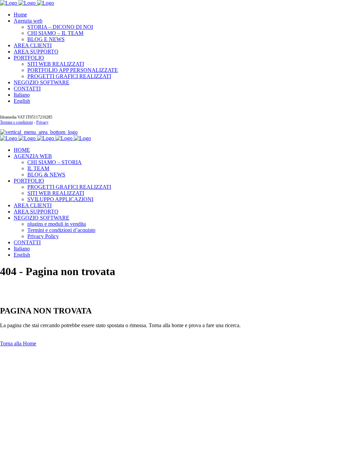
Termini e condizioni (16, 122)
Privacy (42, 122)
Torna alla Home (18, 343)
